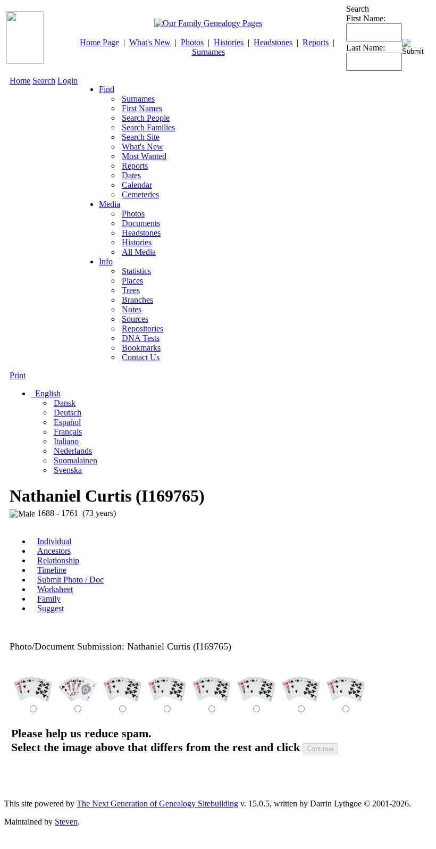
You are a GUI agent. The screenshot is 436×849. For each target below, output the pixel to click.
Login (67, 80)
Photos (192, 42)
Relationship (58, 560)
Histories (229, 42)
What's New (150, 42)
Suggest (50, 608)
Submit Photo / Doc (70, 579)
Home (20, 80)
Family (49, 598)
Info (106, 261)
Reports (316, 42)
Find (106, 89)
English (47, 393)
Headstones (273, 42)
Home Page (99, 42)
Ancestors (54, 550)
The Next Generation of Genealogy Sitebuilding (157, 803)
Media (109, 204)
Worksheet (55, 589)
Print (18, 375)
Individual (54, 541)
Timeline (51, 570)
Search (43, 80)
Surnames (208, 51)
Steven (66, 821)
